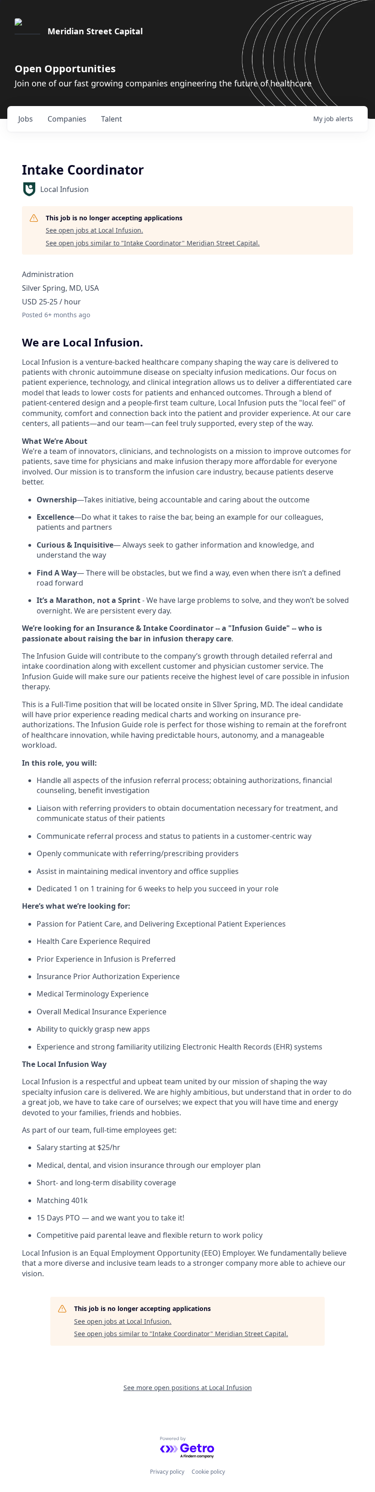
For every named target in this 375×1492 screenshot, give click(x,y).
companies (67, 119)
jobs (25, 119)
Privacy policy (167, 1472)
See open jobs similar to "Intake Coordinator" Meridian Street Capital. (153, 243)
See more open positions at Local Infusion (187, 1387)
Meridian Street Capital (95, 31)
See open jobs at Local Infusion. (94, 230)
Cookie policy (208, 1472)
